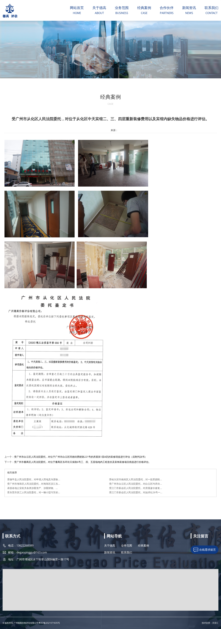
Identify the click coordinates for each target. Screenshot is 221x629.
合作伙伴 (167, 7)
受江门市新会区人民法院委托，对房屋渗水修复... (135, 488)
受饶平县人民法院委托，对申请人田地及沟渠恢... (33, 479)
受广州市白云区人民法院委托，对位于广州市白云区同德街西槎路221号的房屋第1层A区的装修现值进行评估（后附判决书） (80, 456)
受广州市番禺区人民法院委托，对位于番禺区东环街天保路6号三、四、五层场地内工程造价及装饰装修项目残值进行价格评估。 (82, 462)
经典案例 (144, 7)
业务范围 (122, 7)
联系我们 (211, 7)
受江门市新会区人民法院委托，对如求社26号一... (135, 492)
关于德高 (99, 7)
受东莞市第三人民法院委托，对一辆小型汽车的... (33, 492)
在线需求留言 (207, 550)
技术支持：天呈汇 (210, 622)
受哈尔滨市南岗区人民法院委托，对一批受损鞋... (135, 479)
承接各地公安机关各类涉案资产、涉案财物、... (32, 488)
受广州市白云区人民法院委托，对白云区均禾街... (135, 483)
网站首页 (77, 7)
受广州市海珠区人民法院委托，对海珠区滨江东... (33, 483)
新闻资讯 (189, 7)
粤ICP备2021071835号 (49, 622)
